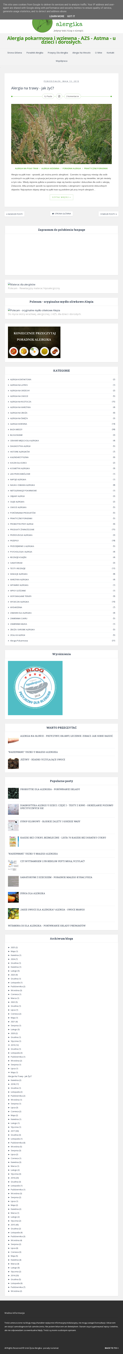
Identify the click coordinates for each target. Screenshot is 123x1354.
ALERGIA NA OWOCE (19, 396)
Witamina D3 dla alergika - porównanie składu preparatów (47, 925)
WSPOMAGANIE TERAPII (20, 596)
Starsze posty (107, 214)
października (17, 986)
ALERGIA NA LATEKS (19, 385)
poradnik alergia (72, 168)
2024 (13, 959)
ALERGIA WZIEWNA (50, 168)
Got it (71, 16)
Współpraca (61, 60)
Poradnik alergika (34, 52)
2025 (13, 947)
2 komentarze (72, 96)
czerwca (15, 994)
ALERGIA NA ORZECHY (20, 390)
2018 (13, 1084)
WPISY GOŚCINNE (18, 590)
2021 (13, 1021)
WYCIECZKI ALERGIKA (19, 601)
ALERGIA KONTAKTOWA (20, 379)
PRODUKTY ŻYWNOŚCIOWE (22, 529)
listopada (15, 982)
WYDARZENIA (16, 607)
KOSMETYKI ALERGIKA (20, 468)
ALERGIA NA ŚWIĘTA (19, 418)
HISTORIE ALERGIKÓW (20, 451)
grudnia (15, 963)
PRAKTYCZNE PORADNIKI (96, 168)
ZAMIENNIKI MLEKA (18, 624)
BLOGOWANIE (16, 435)
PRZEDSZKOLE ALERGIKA (21, 535)
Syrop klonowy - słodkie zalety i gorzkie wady (50, 821)
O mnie (98, 52)
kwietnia (15, 955)
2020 (13, 1033)
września (15, 990)
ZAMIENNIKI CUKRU (18, 618)
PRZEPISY (14, 540)
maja (13, 951)
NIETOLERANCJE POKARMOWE (23, 490)
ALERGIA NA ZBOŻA (18, 412)
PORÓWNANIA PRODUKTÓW (23, 512)
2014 (13, 1275)
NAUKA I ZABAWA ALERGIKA (22, 485)
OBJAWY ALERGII (17, 496)
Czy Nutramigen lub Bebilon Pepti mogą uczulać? (52, 861)
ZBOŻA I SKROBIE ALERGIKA (22, 629)
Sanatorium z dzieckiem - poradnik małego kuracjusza (56, 877)
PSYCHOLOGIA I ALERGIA (21, 551)
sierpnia (15, 1025)
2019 (13, 1045)
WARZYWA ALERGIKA (19, 579)
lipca (13, 1010)
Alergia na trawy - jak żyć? (32, 87)
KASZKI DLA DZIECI (18, 462)
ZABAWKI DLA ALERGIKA (21, 613)
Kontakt (110, 52)
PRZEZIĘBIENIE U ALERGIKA (22, 546)
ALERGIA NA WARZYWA (20, 407)
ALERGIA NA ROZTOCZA (20, 401)
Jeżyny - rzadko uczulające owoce (42, 759)
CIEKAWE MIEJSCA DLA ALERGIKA (24, 440)
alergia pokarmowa (19, 640)
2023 (13, 974)
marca (14, 998)
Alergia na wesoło (81, 52)
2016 (13, 1177)
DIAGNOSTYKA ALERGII (20, 446)
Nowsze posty (15, 214)
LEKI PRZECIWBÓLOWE (20, 474)
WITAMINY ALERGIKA (19, 585)
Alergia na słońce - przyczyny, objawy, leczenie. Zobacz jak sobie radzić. (66, 735)
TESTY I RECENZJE (18, 568)
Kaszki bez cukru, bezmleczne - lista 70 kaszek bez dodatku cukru (63, 837)
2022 (13, 1002)
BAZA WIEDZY (16, 429)
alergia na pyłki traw (26, 168)
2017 (13, 1131)
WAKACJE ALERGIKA (18, 574)
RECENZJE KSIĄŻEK (18, 557)
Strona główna (63, 213)
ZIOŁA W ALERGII (17, 635)
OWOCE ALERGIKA (18, 507)
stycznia (15, 1041)
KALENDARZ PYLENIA (19, 457)
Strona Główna (14, 52)
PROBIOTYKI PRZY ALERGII (21, 524)
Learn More (56, 16)
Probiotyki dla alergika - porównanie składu (50, 789)
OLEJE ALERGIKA (17, 501)
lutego (14, 970)
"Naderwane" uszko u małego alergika (33, 751)
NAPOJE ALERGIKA (18, 479)
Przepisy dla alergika (58, 52)
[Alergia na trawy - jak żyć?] (61, 134)
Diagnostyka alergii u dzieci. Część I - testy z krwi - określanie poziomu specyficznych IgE (66, 807)
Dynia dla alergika (32, 893)
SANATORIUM (16, 562)
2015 (13, 1224)
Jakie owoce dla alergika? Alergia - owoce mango (52, 909)
